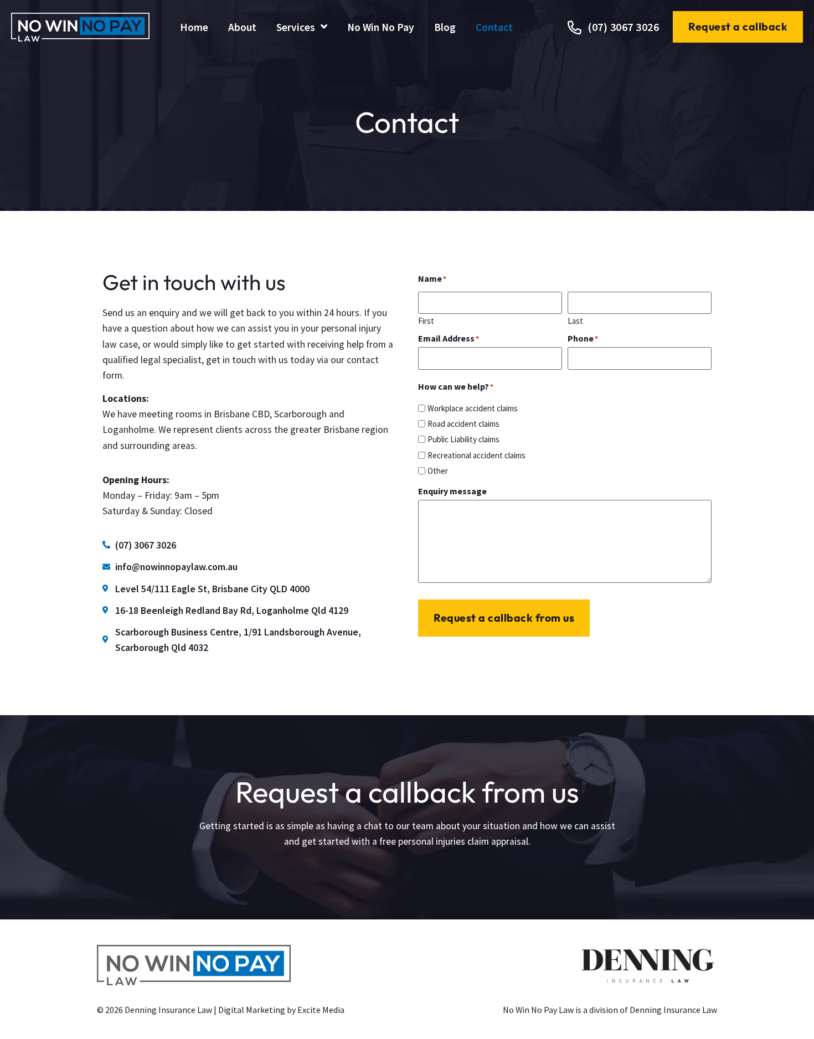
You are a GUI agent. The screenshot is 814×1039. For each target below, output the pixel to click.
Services (295, 27)
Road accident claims (463, 424)
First (426, 320)
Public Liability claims (463, 439)
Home (194, 27)
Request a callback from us (504, 617)
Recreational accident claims (476, 455)
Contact (494, 27)
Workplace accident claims (472, 408)
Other (437, 471)
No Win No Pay (380, 27)
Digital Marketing (251, 1009)
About (242, 27)
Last (575, 320)
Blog (445, 27)
